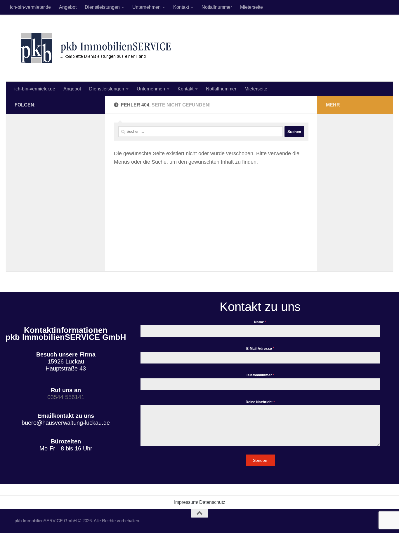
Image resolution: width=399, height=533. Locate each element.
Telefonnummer (260, 375)
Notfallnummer (217, 7)
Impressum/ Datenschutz (199, 502)
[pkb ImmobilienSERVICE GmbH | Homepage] (95, 48)
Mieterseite (251, 7)
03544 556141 (65, 397)
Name (260, 322)
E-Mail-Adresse (260, 349)
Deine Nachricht (260, 402)
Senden (260, 460)
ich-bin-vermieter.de (30, 7)
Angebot (68, 7)
